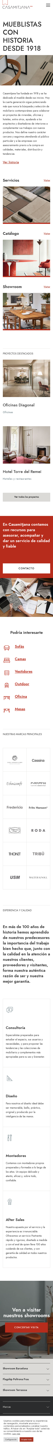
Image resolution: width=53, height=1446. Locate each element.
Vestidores (23, 671)
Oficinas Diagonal (18, 405)
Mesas (20, 709)
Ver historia (11, 162)
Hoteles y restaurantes (17, 479)
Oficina (21, 696)
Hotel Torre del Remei (22, 472)
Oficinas (8, 412)
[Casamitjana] (17, 5)
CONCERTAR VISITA (26, 1327)
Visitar (47, 180)
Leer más (16, 1433)
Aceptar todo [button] (26, 1439)
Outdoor (22, 684)
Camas (20, 659)
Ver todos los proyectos (26, 497)
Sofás (19, 646)
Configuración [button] (11, 1439)
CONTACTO (26, 568)
